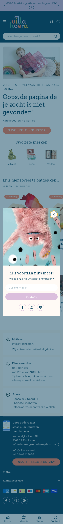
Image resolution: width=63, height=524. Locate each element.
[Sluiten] (54, 214)
